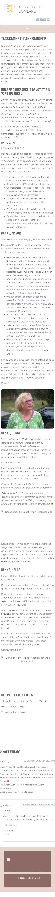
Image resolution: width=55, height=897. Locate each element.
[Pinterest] (44, 19)
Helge (13, 576)
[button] (27, 29)
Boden (10, 289)
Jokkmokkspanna (27, 633)
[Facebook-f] (41, 19)
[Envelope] (48, 19)
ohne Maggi (24, 239)
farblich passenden (28, 300)
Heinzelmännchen (16, 223)
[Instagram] (37, 19)
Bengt (45, 453)
